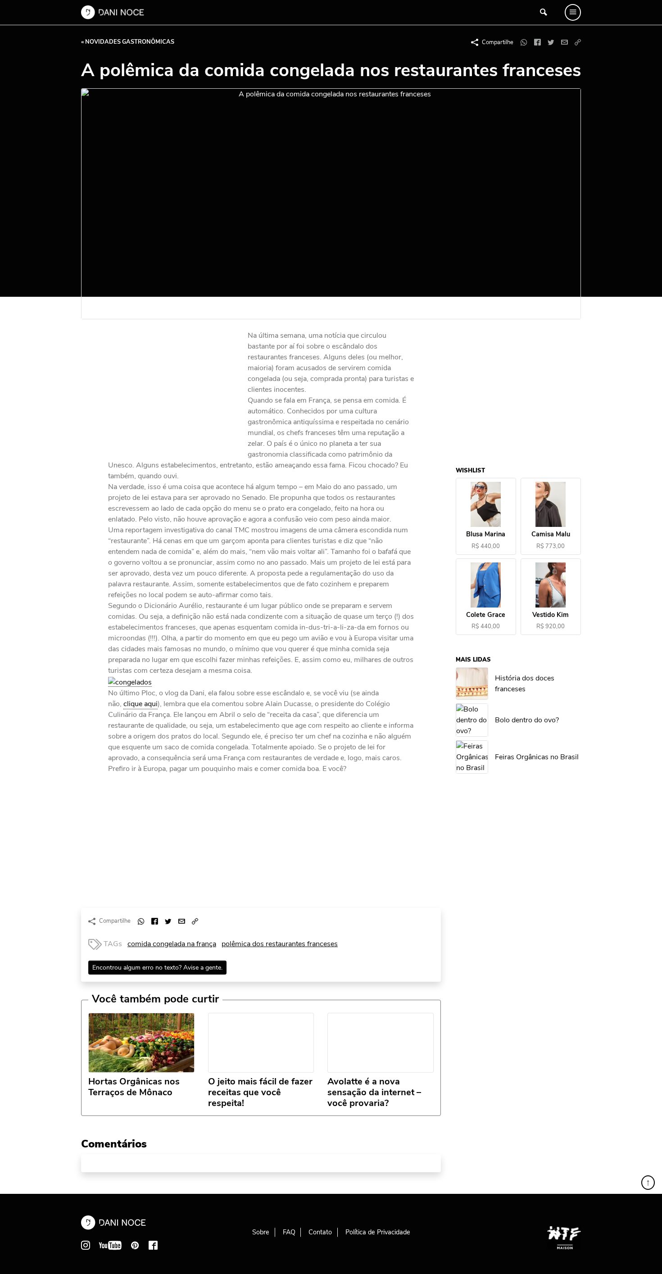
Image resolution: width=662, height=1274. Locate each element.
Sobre (260, 1232)
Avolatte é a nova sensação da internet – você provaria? (374, 1092)
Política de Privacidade (377, 1232)
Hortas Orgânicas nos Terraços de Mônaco (134, 1087)
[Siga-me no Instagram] (85, 1245)
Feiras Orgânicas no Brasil (537, 757)
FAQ (289, 1232)
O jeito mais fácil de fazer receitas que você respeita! (260, 1092)
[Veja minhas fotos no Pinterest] (135, 1245)
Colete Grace (486, 615)
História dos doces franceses (525, 683)
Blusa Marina (486, 535)
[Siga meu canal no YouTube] (110, 1245)
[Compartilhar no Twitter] (551, 42)
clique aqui (140, 704)
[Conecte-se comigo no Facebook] (153, 1245)
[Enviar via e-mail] (564, 42)
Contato (320, 1232)
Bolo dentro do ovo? (527, 720)
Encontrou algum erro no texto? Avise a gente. (157, 967)
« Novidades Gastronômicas (127, 42)
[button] (578, 42)
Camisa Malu (550, 535)
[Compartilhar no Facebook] (537, 42)
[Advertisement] (175, 391)
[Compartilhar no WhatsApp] (524, 42)
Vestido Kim (551, 615)
